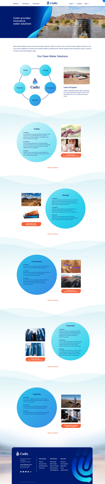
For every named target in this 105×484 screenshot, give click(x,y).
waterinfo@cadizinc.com (26, 464)
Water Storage (53, 463)
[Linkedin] (28, 472)
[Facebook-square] (21, 472)
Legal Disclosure (64, 470)
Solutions (15, 3)
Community (25, 3)
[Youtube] (26, 472)
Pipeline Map (63, 466)
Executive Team (42, 463)
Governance (42, 468)
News (86, 3)
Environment (36, 3)
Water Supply (53, 461)
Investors (79, 3)
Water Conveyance (54, 466)
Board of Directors (43, 466)
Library (62, 468)
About (71, 3)
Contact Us (63, 461)
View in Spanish (64, 463)
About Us (41, 461)
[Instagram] (31, 472)
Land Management (54, 470)
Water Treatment (54, 468)
